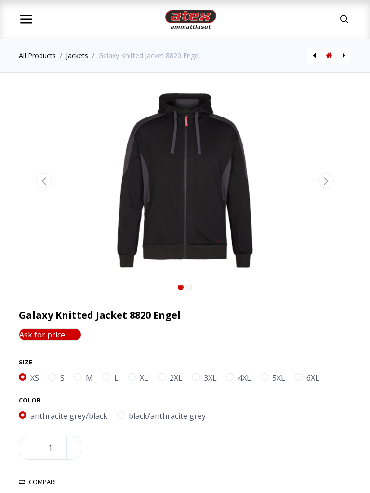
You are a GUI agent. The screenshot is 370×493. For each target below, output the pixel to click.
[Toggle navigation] (26, 19)
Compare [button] (43, 482)
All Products (37, 55)
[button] (44, 180)
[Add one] (73, 447)
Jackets (77, 55)
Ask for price (42, 334)
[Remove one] (26, 447)
